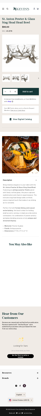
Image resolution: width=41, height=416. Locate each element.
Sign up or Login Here (18, 110)
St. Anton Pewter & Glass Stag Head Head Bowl (11, 274)
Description (7, 180)
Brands (5, 378)
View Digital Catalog (22, 119)
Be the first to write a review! (20, 356)
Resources (7, 373)
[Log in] (34, 9)
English (19, 395)
